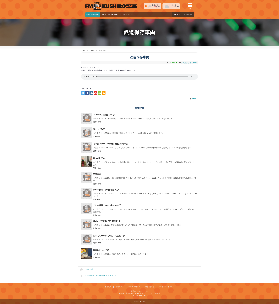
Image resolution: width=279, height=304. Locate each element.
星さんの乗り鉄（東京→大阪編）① (109, 236)
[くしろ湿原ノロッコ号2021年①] (86, 208)
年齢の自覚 (89, 269)
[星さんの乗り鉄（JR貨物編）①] (86, 224)
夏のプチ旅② (99, 129)
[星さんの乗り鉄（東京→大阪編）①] (86, 239)
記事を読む (97, 122)
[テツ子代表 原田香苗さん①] (86, 193)
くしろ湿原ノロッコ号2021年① (107, 205)
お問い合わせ (149, 287)
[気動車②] (86, 177)
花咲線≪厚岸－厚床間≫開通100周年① (110, 144)
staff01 (194, 99)
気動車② (97, 174)
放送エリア (120, 287)
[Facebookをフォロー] (87, 93)
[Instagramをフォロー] (91, 93)
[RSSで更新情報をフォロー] (103, 93)
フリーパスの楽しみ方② (104, 115)
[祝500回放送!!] (86, 161)
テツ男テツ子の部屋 (189, 63)
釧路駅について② (101, 250)
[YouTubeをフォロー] (95, 93)
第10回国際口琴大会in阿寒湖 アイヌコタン (101, 276)
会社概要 (108, 287)
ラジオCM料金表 (134, 287)
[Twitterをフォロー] (83, 93)
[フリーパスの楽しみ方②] (86, 118)
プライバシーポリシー (166, 287)
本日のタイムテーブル (184, 14)
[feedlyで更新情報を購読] (99, 93)
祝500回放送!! (99, 158)
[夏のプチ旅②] (86, 132)
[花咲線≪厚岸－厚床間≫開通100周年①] (86, 147)
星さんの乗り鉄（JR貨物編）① (107, 221)
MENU (190, 8)
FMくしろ (111, 6)
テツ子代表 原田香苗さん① (106, 190)
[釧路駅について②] (86, 253)
